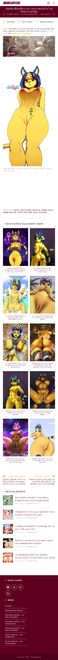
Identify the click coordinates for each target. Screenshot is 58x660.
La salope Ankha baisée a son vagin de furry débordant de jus (15, 317)
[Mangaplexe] (3, 14)
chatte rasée (25, 210)
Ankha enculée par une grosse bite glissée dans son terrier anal (15, 460)
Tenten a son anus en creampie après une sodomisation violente (34, 542)
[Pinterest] (20, 587)
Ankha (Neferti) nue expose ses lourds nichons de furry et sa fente (15, 270)
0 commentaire (31, 504)
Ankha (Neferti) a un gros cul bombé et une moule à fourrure (42, 460)
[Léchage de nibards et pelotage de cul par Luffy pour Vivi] (8, 529)
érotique (36, 210)
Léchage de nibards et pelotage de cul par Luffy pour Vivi (34, 528)
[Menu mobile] (49, 3)
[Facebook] (8, 587)
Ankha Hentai (46, 21)
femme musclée (9, 212)
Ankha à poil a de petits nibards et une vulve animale (15, 412)
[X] (14, 587)
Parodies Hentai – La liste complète (14, 616)
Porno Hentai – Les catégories (14, 635)
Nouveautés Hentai (14, 610)
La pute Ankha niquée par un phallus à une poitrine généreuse (15, 365)
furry (20, 212)
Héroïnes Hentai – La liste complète (14, 629)
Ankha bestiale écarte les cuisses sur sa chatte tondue (42, 412)
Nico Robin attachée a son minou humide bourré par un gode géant (32, 499)
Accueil (8, 606)
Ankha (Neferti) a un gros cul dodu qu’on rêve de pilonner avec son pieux (42, 365)
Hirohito (11, 21)
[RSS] (8, 593)
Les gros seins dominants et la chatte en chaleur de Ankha (42, 317)
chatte (16, 210)
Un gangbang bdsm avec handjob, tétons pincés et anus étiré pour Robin (35, 556)
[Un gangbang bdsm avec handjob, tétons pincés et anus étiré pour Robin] (8, 558)
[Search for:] (53, 3)
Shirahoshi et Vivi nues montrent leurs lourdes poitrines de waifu (35, 513)
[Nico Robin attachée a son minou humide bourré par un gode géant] (8, 500)
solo (35, 212)
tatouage (43, 212)
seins (30, 212)
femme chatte (47, 210)
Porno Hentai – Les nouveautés (14, 642)
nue (25, 212)
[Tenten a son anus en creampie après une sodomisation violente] (8, 543)
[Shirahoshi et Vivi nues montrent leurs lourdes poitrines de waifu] (8, 515)
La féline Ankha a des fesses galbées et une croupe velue (42, 270)
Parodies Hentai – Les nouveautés (15, 622)
